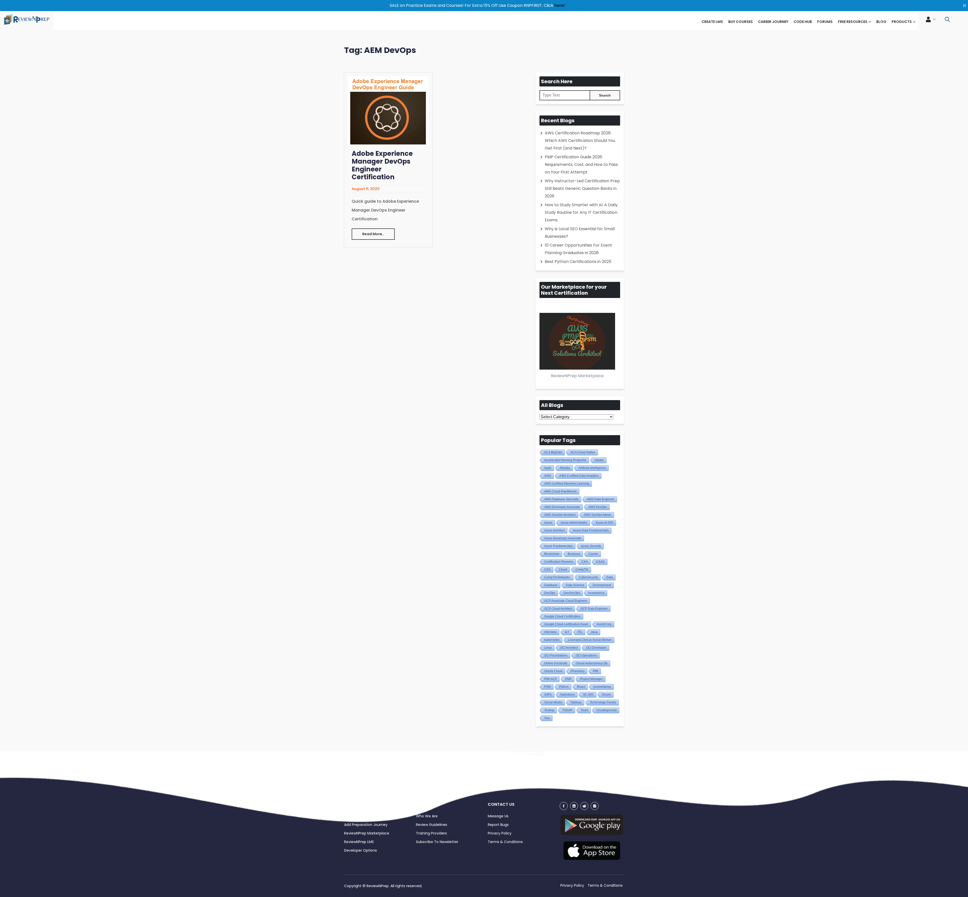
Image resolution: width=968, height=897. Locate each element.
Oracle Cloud (553, 671)
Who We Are (427, 816)
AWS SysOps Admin (597, 515)
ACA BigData (553, 452)
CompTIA (582, 569)
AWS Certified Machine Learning (566, 483)
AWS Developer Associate (562, 507)
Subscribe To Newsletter (437, 841)
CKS (547, 569)
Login (348, 816)
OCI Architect (569, 647)
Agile (547, 468)
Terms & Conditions (505, 841)
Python (564, 687)
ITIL (580, 632)
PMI (595, 671)
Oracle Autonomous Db (592, 663)
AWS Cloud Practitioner (560, 491)
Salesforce (567, 694)
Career (593, 554)
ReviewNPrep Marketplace (366, 833)
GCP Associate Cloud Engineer (565, 601)
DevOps (549, 593)
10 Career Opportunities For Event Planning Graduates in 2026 (578, 249)
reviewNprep (602, 687)
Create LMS (712, 21)
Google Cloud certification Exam (566, 624)
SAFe (548, 694)
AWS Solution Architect (560, 515)
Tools (584, 710)
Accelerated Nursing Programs (565, 460)
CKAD (600, 561)
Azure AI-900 (604, 522)
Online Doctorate (555, 663)
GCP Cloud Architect (558, 608)
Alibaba (565, 468)
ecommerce (596, 593)
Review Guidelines (431, 824)
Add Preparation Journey (365, 824)
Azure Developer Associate (562, 538)
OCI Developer (596, 647)
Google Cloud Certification (562, 616)
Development (602, 585)
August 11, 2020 (366, 188)
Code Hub (803, 21)
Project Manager (591, 679)
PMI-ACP (550, 679)
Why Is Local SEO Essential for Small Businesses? (580, 232)
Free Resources (852, 21)
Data (609, 577)
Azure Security (591, 546)
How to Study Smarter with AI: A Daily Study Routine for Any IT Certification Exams (581, 212)
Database (551, 585)
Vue (547, 718)
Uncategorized (606, 710)
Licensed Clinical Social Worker (590, 640)
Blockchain (551, 554)
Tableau (576, 702)
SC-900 (588, 694)
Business (574, 554)
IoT (567, 632)
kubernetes (552, 640)
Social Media (553, 702)
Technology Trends (603, 702)
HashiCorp (604, 624)
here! (559, 5)
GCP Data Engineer (594, 608)
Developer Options (360, 850)
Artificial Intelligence (592, 468)
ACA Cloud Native (582, 452)
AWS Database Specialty (561, 499)
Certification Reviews (558, 561)
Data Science (575, 585)
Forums (825, 21)
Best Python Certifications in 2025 (578, 261)
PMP (568, 679)
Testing (549, 710)
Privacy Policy (499, 833)
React (581, 687)
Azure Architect (554, 530)
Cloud (563, 569)
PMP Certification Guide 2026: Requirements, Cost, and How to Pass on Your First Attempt (581, 164)
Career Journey (773, 21)
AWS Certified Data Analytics (579, 475)
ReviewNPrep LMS (359, 841)
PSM (547, 687)
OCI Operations (586, 655)
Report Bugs (498, 824)
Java (594, 632)
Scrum (606, 694)
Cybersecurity (588, 577)
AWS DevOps (597, 507)
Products (902, 21)
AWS (547, 475)
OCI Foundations (555, 655)
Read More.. (373, 233)
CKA (585, 561)
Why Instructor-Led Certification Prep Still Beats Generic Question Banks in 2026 (582, 188)
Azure (548, 522)
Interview (550, 632)
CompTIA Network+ (557, 577)
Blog (881, 21)
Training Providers (431, 833)
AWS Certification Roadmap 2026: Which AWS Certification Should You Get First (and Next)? (580, 140)
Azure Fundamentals (558, 546)
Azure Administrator (574, 522)
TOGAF (567, 710)
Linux (548, 647)
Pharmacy (578, 671)
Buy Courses (740, 21)
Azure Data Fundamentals (591, 530)
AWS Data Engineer (600, 499)
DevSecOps (572, 593)
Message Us (498, 816)
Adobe (599, 460)
